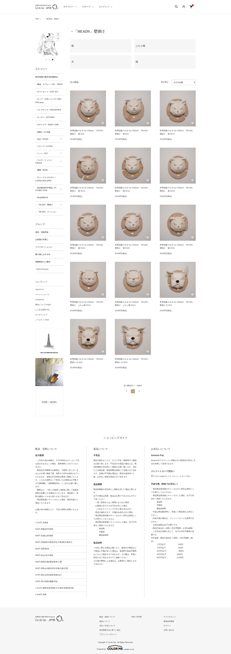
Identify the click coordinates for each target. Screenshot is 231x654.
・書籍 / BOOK (41, 170)
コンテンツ (104, 6)
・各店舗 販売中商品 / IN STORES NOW (45, 189)
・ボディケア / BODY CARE (47, 125)
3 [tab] (52, 59)
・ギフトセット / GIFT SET (46, 92)
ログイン (167, 626)
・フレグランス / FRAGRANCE (48, 110)
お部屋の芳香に (41, 240)
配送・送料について (107, 617)
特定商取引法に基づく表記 (109, 630)
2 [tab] (49, 59)
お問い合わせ (169, 630)
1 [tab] (46, 59)
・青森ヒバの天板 (42, 132)
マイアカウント (170, 617)
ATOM (139, 617)
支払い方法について (107, 626)
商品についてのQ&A (43, 305)
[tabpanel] (49, 43)
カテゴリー (68, 6)
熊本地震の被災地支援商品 (46, 77)
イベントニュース (42, 295)
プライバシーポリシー (108, 634)
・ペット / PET (41, 153)
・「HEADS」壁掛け (51, 19)
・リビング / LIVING (44, 146)
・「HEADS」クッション (46, 212)
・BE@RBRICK (41, 198)
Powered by (101, 649)
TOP (37, 19)
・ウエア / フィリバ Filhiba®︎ (43, 161)
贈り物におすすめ (42, 254)
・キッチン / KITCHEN (45, 117)
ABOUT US (39, 289)
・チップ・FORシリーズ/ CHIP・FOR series (49, 100)
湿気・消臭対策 (41, 232)
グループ (86, 6)
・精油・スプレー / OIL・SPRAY (49, 84)
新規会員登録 (169, 621)
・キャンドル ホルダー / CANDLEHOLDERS (45, 179)
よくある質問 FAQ (42, 310)
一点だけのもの (41, 269)
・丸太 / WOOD (41, 139)
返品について (104, 621)
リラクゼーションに (43, 247)
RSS (133, 617)
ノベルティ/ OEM (42, 320)
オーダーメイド (41, 315)
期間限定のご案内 (42, 262)
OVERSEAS (39, 300)
